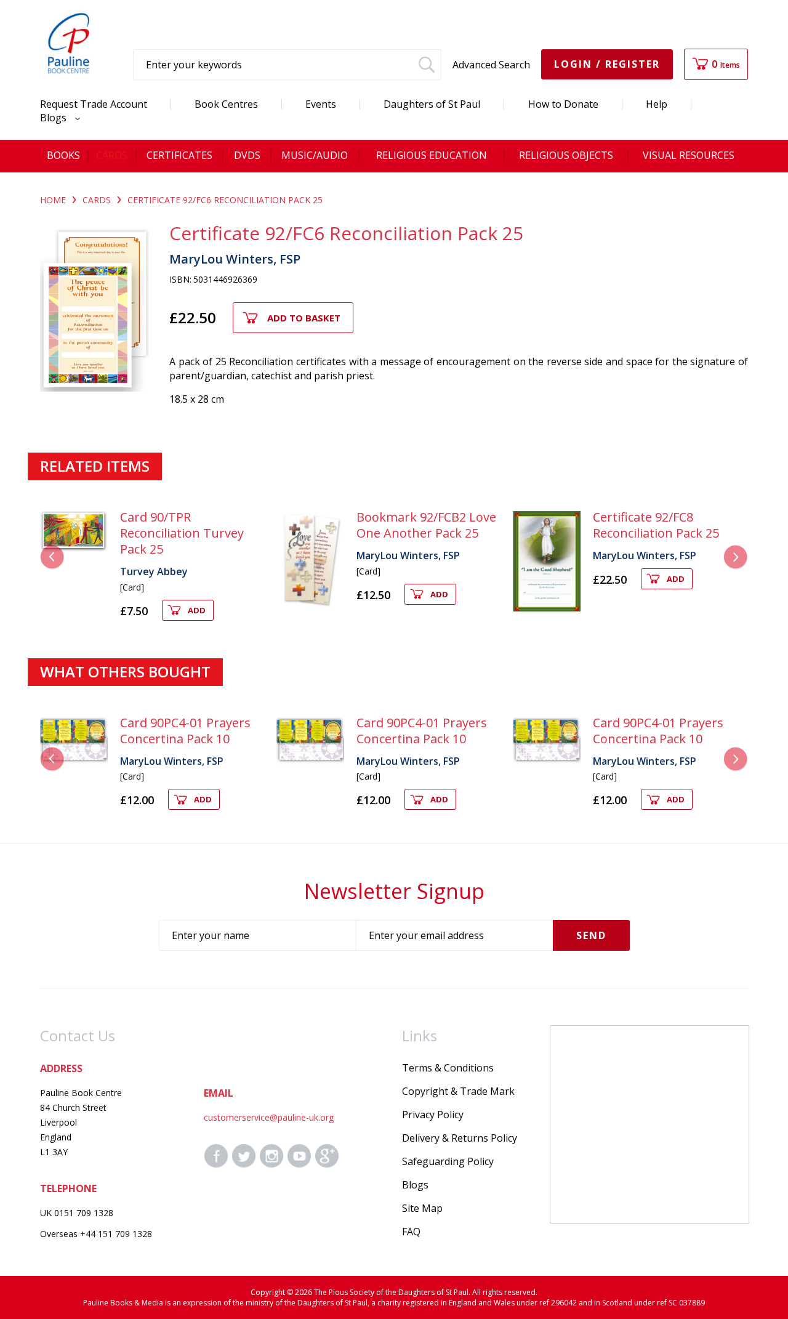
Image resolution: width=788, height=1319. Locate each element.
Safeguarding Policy (448, 1161)
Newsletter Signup (394, 891)
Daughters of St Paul (432, 104)
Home (53, 200)
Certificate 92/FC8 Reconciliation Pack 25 (656, 525)
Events (320, 104)
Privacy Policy (433, 1114)
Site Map (422, 1208)
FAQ (411, 1231)
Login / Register (607, 64)
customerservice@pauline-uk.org (269, 1117)
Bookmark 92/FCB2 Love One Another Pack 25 (426, 525)
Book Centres (226, 104)
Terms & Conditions (448, 1068)
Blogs (54, 117)
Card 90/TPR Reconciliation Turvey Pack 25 (182, 533)
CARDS (96, 200)
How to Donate (563, 104)
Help (656, 104)
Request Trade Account (93, 104)
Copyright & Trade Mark (458, 1091)
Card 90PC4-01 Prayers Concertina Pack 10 (185, 730)
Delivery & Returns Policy (459, 1138)
